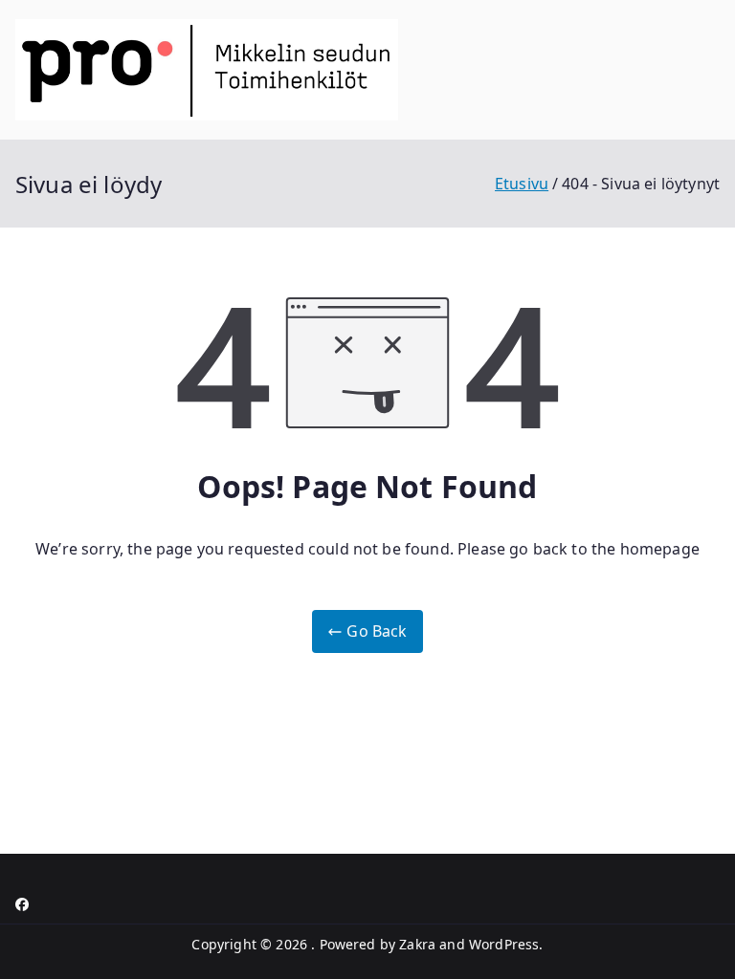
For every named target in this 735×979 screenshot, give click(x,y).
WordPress (504, 944)
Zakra (417, 944)
